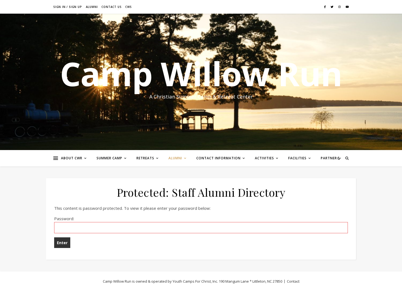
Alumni (92, 7)
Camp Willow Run (201, 73)
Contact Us (111, 7)
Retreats (145, 158)
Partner (329, 158)
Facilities (297, 158)
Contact (293, 281)
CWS (128, 7)
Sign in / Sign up (67, 7)
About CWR (71, 158)
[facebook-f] (325, 7)
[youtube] (347, 7)
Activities (264, 158)
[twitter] (332, 7)
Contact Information (218, 158)
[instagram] (340, 7)
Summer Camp (109, 158)
